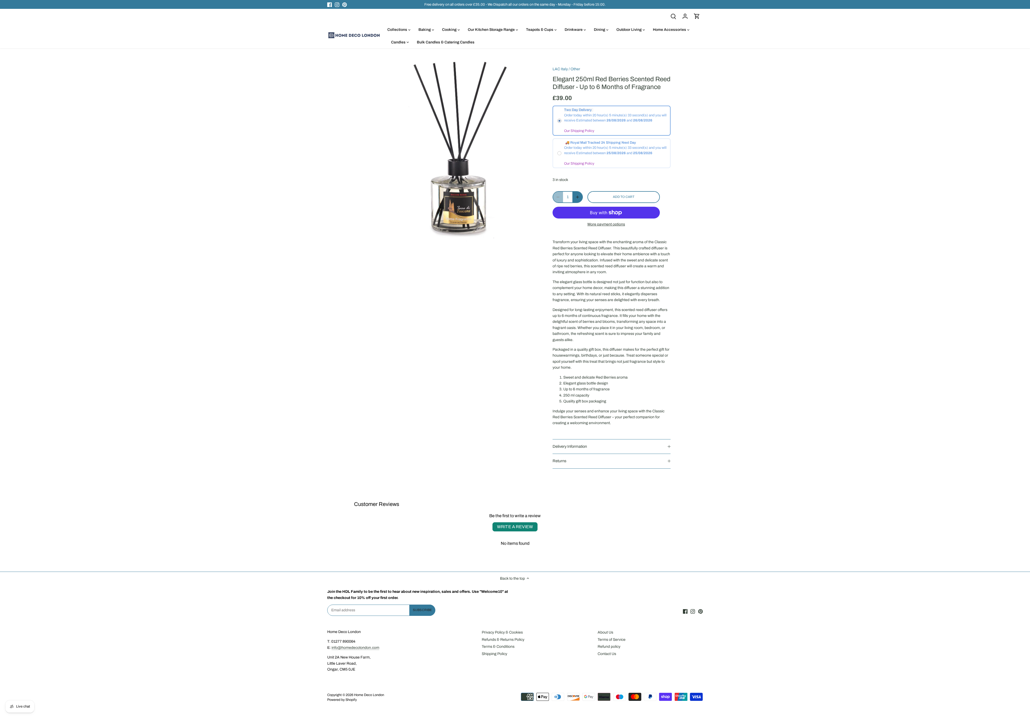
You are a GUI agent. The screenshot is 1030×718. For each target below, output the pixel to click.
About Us (605, 632)
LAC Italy (560, 69)
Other (575, 69)
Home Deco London (369, 695)
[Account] (685, 16)
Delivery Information (570, 446)
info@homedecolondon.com (355, 648)
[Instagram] (337, 4)
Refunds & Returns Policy (503, 640)
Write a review (515, 526)
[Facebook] (329, 4)
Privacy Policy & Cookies (502, 632)
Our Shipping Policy (579, 131)
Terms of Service (612, 640)
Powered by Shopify (342, 700)
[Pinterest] (344, 4)
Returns (559, 461)
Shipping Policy (494, 654)
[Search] (673, 16)
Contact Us (607, 654)
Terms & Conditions (498, 647)
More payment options (606, 224)
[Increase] (577, 197)
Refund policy (609, 647)
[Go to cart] (697, 16)
